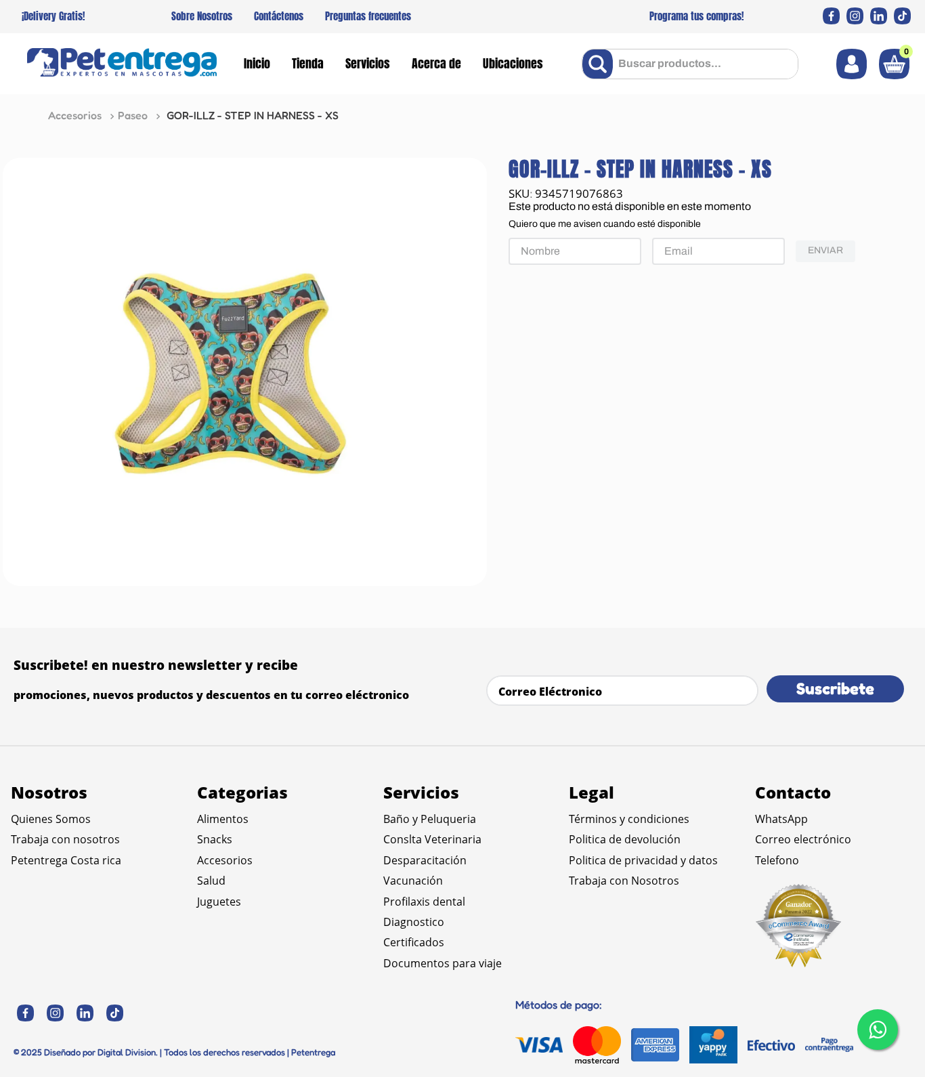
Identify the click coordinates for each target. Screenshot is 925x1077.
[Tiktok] (902, 15)
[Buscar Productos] (600, 64)
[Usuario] (851, 64)
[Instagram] (854, 15)
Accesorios (75, 115)
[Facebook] (831, 15)
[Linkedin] (878, 15)
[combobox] (690, 64)
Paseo (133, 115)
